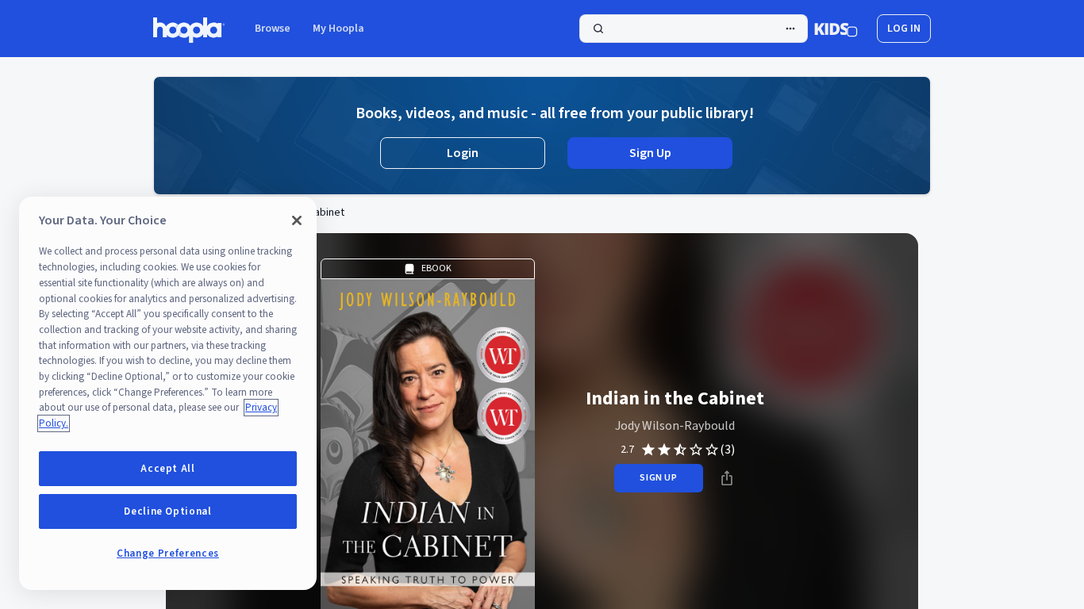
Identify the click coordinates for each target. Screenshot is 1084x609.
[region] (168, 393)
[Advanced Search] (790, 28)
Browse (272, 28)
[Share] (727, 478)
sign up (658, 478)
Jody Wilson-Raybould (675, 426)
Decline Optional (168, 511)
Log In (904, 28)
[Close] (296, 220)
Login (463, 153)
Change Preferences (168, 553)
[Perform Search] (693, 28)
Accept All (167, 469)
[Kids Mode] (836, 28)
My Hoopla (338, 28)
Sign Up (650, 153)
